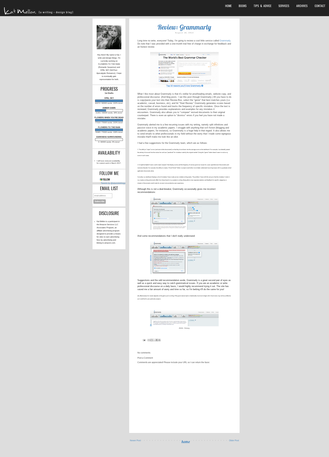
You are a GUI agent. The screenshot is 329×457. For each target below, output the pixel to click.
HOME (228, 5)
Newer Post (135, 440)
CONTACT (320, 5)
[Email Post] (144, 340)
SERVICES (283, 5)
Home (186, 441)
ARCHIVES (302, 5)
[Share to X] (154, 340)
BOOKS (243, 5)
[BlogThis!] (151, 340)
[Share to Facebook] (156, 340)
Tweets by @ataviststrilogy (113, 183)
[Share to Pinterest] (159, 340)
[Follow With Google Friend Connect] (105, 180)
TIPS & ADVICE (262, 5)
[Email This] (149, 340)
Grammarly (225, 40)
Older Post (234, 440)
